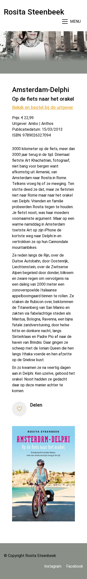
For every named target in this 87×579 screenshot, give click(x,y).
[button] (19, 409)
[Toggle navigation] (72, 21)
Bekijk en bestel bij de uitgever (42, 107)
